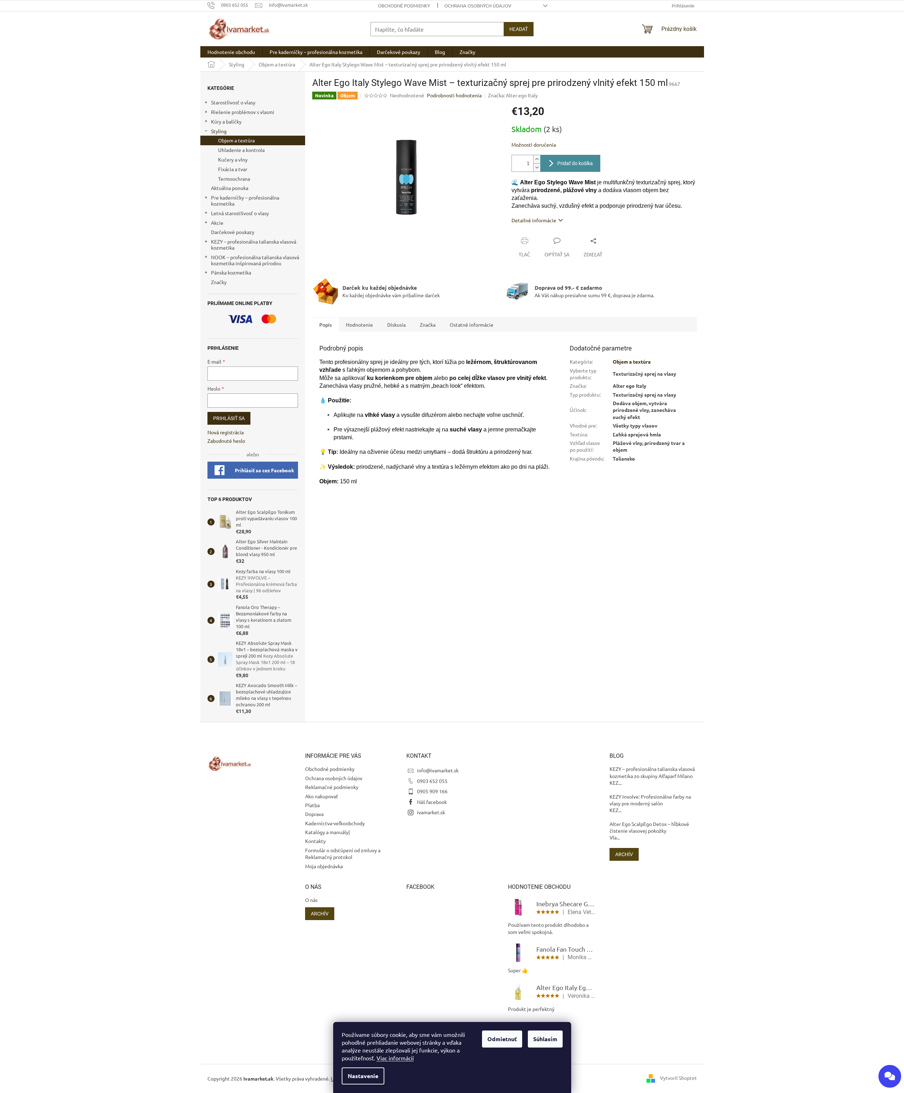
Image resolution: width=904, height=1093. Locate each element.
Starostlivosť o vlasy (233, 102)
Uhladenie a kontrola (241, 150)
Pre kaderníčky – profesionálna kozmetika (245, 200)
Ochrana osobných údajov (477, 5)
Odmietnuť (502, 1039)
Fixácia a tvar (232, 169)
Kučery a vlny (233, 159)
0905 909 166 (432, 791)
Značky (219, 282)
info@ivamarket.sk (438, 770)
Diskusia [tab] (396, 324)
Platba (312, 805)
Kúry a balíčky (226, 121)
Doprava (314, 814)
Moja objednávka (324, 866)
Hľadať (518, 29)
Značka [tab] (427, 324)
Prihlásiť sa (229, 418)
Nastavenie (363, 1076)
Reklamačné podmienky (331, 787)
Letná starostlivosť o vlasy (240, 213)
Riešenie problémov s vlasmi (242, 112)
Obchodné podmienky (404, 5)
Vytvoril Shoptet (678, 1078)
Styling (219, 131)
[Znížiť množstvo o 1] (536, 167)
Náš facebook (432, 802)
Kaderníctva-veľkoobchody (335, 823)
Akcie (217, 222)
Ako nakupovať (321, 796)
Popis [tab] (325, 324)
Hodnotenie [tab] (359, 324)
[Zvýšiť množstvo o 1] (536, 159)
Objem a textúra (236, 140)
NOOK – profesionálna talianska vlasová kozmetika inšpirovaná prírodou (255, 260)
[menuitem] (231, 52)
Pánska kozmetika (231, 272)
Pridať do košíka (575, 163)
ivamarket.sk (431, 812)
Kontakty (315, 841)
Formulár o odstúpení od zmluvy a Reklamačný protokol (342, 853)
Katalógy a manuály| (327, 832)
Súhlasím (545, 1039)
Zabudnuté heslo (226, 440)
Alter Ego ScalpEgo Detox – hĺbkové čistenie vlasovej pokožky (649, 827)
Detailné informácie (533, 220)
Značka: (513, 95)
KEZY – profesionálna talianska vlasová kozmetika (253, 244)
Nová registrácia (225, 432)
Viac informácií (395, 1057)
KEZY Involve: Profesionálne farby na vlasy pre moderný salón (650, 799)
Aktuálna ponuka (229, 188)
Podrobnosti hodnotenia (454, 95)
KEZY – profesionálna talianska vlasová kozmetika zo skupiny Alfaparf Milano (652, 772)
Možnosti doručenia (533, 144)
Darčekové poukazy (232, 232)
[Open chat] (889, 1076)
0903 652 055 (432, 781)
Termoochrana (234, 178)
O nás (311, 900)
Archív (624, 854)
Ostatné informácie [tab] (471, 324)
